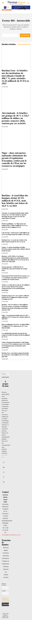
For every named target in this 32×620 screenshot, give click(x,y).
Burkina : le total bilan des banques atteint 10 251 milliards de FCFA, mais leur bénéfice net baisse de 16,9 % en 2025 (15, 200)
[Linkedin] (4, 467)
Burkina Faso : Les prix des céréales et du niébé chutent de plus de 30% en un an (14, 240)
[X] (4, 477)
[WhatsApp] (4, 482)
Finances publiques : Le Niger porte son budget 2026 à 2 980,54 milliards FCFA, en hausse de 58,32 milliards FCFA (14, 225)
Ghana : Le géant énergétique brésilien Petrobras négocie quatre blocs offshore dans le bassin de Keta (16, 249)
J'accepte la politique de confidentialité (6, 599)
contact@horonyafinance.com (11, 535)
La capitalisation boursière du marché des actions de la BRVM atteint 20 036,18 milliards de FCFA (16, 335)
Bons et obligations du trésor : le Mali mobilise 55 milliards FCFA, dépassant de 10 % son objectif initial (15, 326)
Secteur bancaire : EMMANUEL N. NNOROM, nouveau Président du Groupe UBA (14, 268)
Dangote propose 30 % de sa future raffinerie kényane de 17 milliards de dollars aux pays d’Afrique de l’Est (15, 297)
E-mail (3, 591)
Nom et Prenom (4, 584)
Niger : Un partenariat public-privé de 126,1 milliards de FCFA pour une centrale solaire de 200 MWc (16, 317)
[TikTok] (4, 472)
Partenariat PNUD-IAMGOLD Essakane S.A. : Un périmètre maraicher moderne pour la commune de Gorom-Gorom (16, 277)
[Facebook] (4, 463)
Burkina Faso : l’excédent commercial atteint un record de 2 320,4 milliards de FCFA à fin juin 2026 (15, 354)
